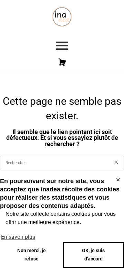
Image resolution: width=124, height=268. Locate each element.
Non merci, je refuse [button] (31, 255)
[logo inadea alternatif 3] (62, 17)
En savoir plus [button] (18, 237)
